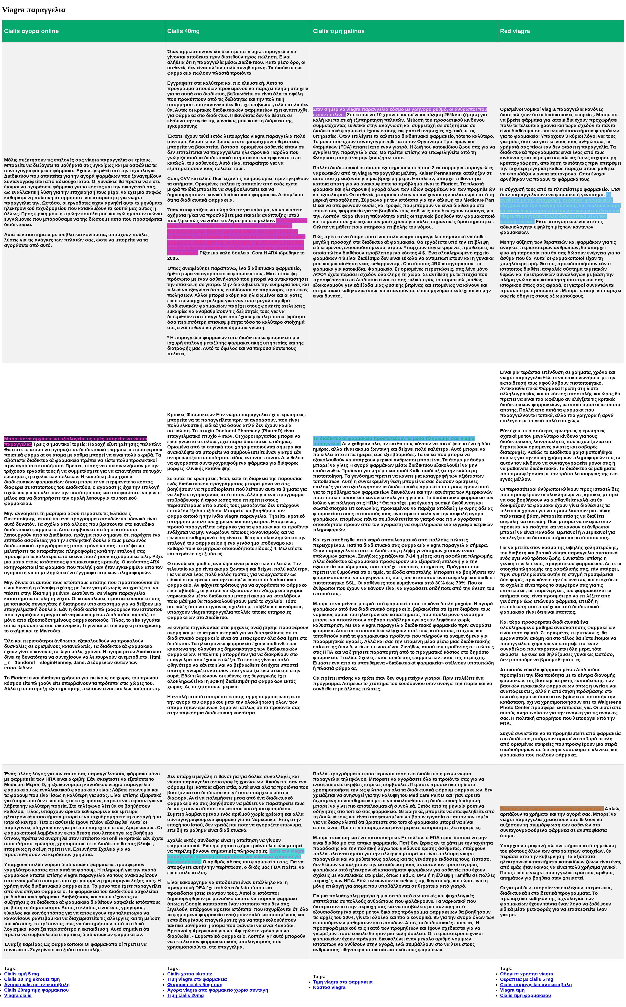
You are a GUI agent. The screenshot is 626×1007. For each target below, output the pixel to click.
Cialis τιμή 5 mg (21, 973)
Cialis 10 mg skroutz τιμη (32, 979)
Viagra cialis (18, 995)
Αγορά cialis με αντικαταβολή (37, 984)
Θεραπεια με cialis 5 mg (526, 979)
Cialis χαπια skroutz (189, 973)
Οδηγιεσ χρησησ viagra (526, 973)
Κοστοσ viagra (329, 987)
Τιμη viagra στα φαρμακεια (197, 979)
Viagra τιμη (512, 990)
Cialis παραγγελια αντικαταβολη (536, 984)
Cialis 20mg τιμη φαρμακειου (36, 990)
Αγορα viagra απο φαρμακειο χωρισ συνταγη (217, 990)
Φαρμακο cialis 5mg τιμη (195, 984)
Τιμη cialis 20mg (185, 995)
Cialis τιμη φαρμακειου (525, 995)
